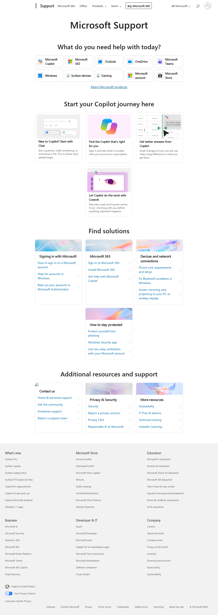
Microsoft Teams (13, 560)
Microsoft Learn (84, 540)
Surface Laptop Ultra (15, 472)
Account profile (84, 459)
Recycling (159, 606)
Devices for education (158, 466)
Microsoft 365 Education (159, 479)
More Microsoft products (109, 87)
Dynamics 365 (12, 540)
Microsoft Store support (88, 472)
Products (97, 6)
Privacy (88, 606)
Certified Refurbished (87, 493)
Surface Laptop (12, 466)
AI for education (155, 506)
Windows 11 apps (14, 506)
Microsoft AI (11, 526)
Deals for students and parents (163, 500)
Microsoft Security (14, 533)
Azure (79, 526)
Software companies (86, 567)
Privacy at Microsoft (157, 547)
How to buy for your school (161, 486)
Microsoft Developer (86, 533)
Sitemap (50, 606)
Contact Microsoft (70, 606)
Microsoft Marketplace (87, 560)
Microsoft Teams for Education (163, 472)
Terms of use (104, 606)
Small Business (12, 574)
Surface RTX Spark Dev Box (19, 479)
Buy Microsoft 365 (139, 6)
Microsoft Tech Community (90, 553)
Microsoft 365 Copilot (16, 567)
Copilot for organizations (18, 486)
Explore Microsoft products (19, 500)
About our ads (176, 606)
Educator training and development (165, 493)
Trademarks (123, 606)
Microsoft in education (158, 459)
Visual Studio (83, 574)
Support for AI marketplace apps (92, 547)
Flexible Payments (85, 506)
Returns (80, 479)
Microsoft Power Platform (18, 553)
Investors (151, 553)
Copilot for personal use (17, 493)
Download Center (85, 466)
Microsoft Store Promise (88, 500)
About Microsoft (155, 533)
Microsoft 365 (66, 6)
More (114, 6)
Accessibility (153, 567)
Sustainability (154, 574)
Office (83, 6)
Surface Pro (11, 459)
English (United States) (23, 586)
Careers (151, 526)
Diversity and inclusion (159, 560)
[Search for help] (197, 5)
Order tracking (83, 486)
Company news (155, 540)
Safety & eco (141, 606)
